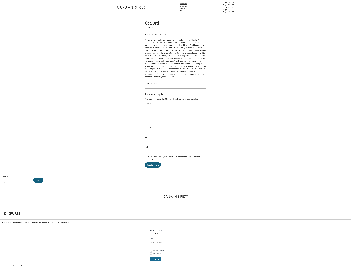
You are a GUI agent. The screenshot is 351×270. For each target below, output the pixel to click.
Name (148, 128)
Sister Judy (184, 6)
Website (148, 147)
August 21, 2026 (228, 7)
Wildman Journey (186, 11)
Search (6, 176)
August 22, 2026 (228, 5)
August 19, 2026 (228, 12)
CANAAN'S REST (133, 7)
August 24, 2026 (228, 3)
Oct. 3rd (152, 23)
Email (147, 137)
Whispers (183, 8)
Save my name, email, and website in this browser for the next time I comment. (173, 158)
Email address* (156, 230)
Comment (149, 103)
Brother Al (183, 4)
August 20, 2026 (228, 10)
